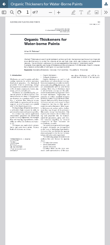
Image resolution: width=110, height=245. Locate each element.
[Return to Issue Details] (4, 4)
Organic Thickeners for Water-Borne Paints (46, 4)
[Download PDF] (106, 4)
